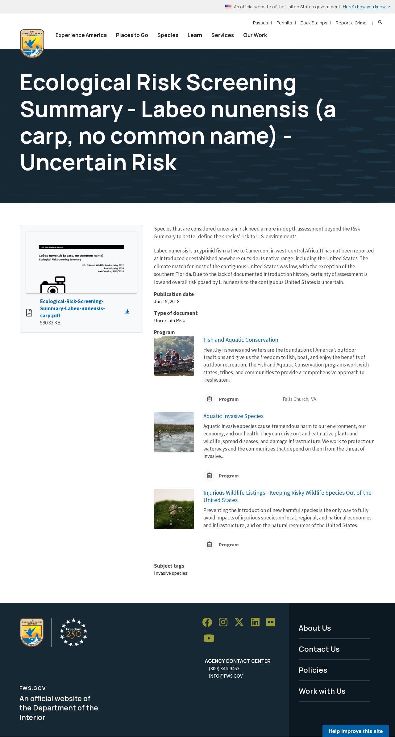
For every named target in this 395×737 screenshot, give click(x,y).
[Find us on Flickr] (272, 622)
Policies (313, 670)
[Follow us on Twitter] (241, 622)
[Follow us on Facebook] (209, 622)
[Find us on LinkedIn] (257, 622)
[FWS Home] (32, 44)
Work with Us (322, 691)
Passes (260, 23)
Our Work (255, 35)
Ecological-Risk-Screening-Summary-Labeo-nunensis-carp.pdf (72, 308)
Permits (284, 23)
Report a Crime (351, 23)
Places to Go (132, 35)
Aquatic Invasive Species (233, 416)
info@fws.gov (226, 676)
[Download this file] (129, 312)
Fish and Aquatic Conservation (240, 339)
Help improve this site (356, 731)
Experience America (81, 35)
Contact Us (319, 649)
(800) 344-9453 (224, 668)
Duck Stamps (314, 23)
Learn (195, 35)
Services (222, 35)
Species (167, 35)
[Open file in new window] (29, 313)
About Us (315, 628)
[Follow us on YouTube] (211, 638)
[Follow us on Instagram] (225, 622)
